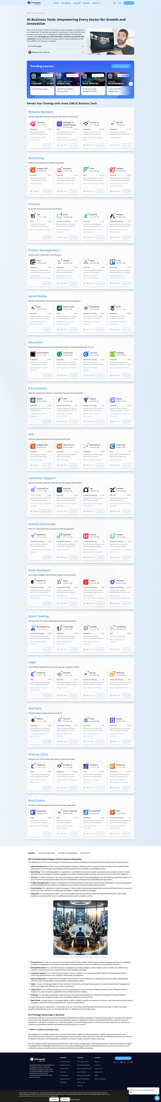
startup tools (38, 754)
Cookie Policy (54, 1096)
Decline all (65, 1099)
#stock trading (41, 642)
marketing (36, 158)
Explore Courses (119, 66)
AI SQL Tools (85, 853)
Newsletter (86, 3)
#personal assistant (36, 278)
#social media (69, 183)
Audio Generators (65, 1079)
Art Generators (64, 1075)
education (35, 342)
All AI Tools (63, 1082)
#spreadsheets (41, 230)
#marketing (73, 140)
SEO (31, 434)
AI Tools (56, 3)
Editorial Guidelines (100, 1079)
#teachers (86, 370)
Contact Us (98, 1065)
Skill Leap (80, 1086)
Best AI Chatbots (82, 1072)
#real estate (45, 826)
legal (32, 662)
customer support (42, 478)
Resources (96, 3)
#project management (64, 276)
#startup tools (34, 140)
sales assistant (39, 570)
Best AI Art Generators (83, 1065)
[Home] (34, 3)
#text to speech (35, 368)
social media (37, 296)
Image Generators (65, 1065)
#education (73, 368)
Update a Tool (98, 1072)
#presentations (114, 782)
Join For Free (129, 3)
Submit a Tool (98, 1068)
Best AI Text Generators (84, 1075)
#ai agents (60, 232)
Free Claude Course (82, 1061)
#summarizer (34, 734)
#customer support (116, 186)
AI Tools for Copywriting (67, 853)
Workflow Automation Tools (48, 1029)
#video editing (87, 734)
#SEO (44, 137)
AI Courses (77, 2)
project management (44, 250)
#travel (120, 368)
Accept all (54, 1099)
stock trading (38, 616)
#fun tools (33, 370)
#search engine (94, 414)
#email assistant (35, 276)
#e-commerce (87, 416)
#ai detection (68, 734)
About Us (97, 1061)
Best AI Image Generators (84, 1068)
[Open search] (114, 3)
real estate (36, 800)
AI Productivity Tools (47, 853)
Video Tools (63, 1072)
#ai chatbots (69, 414)
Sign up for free (123, 1058)
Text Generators (64, 1068)
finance (34, 204)
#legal (48, 230)
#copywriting (100, 183)
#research (86, 324)
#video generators (89, 552)
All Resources (81, 1082)
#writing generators (63, 368)
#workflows (67, 230)
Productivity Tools (65, 1061)
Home (29, 13)
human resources (41, 524)
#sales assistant (123, 183)
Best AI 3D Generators (83, 1079)
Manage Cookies (75, 1099)
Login (119, 3)
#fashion (86, 414)
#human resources (122, 230)
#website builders (36, 137)
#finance (33, 230)
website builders (40, 112)
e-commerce (37, 388)
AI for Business (66, 3)
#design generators (63, 140)
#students (94, 368)
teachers (35, 708)
